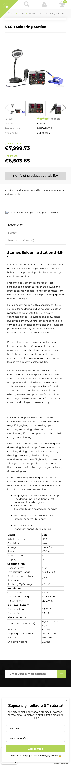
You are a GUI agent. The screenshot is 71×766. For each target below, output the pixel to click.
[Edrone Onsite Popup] (35, 383)
